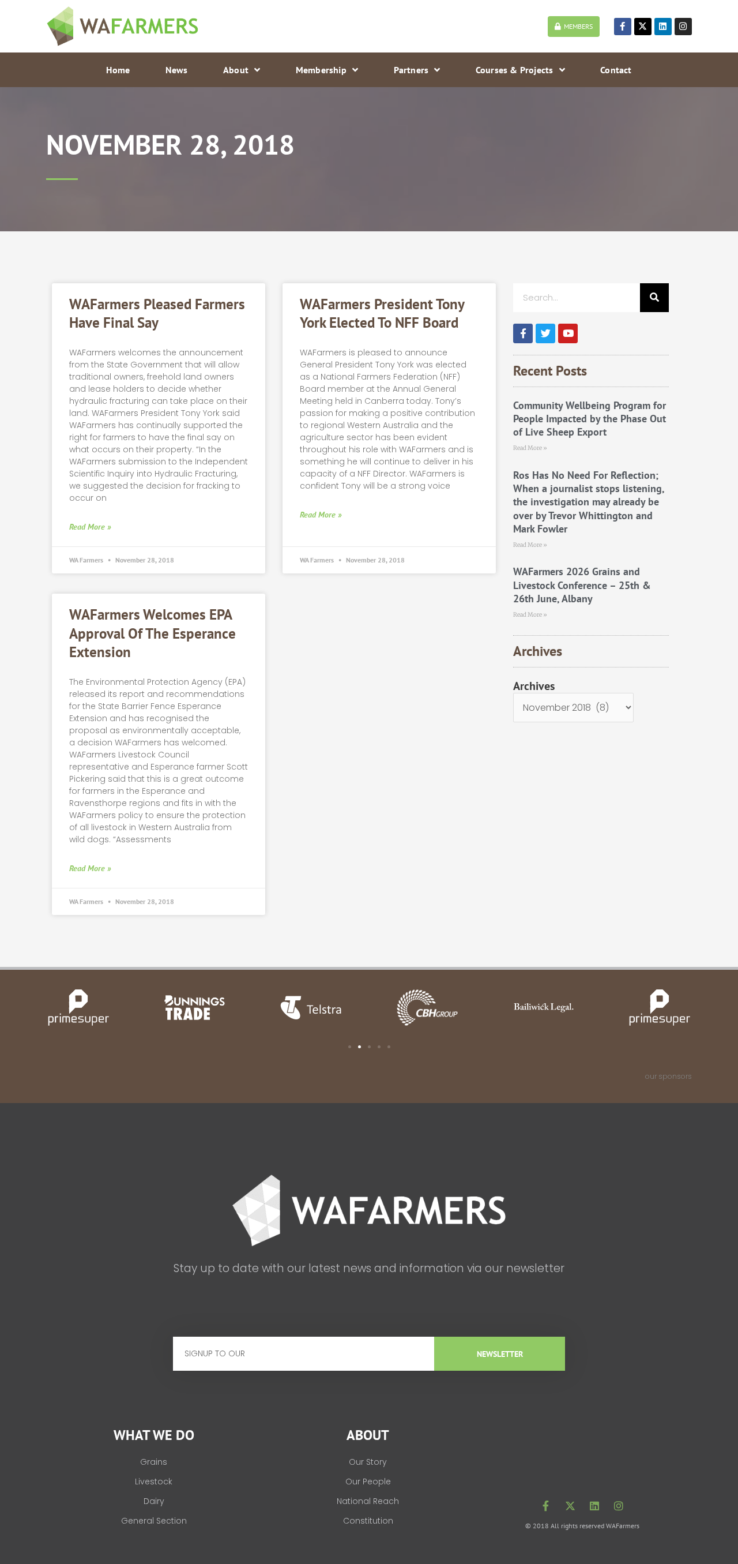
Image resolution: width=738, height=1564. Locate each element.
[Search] (654, 297)
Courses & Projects (515, 70)
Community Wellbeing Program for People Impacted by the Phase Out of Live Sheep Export (589, 419)
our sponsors (668, 1076)
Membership (321, 70)
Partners (411, 70)
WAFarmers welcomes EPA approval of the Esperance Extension (152, 633)
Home (118, 70)
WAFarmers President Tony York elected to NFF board (382, 313)
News (176, 70)
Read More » (90, 527)
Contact (615, 70)
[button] (349, 1046)
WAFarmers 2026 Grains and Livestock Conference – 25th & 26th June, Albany (582, 585)
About (235, 70)
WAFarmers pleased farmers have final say (157, 313)
